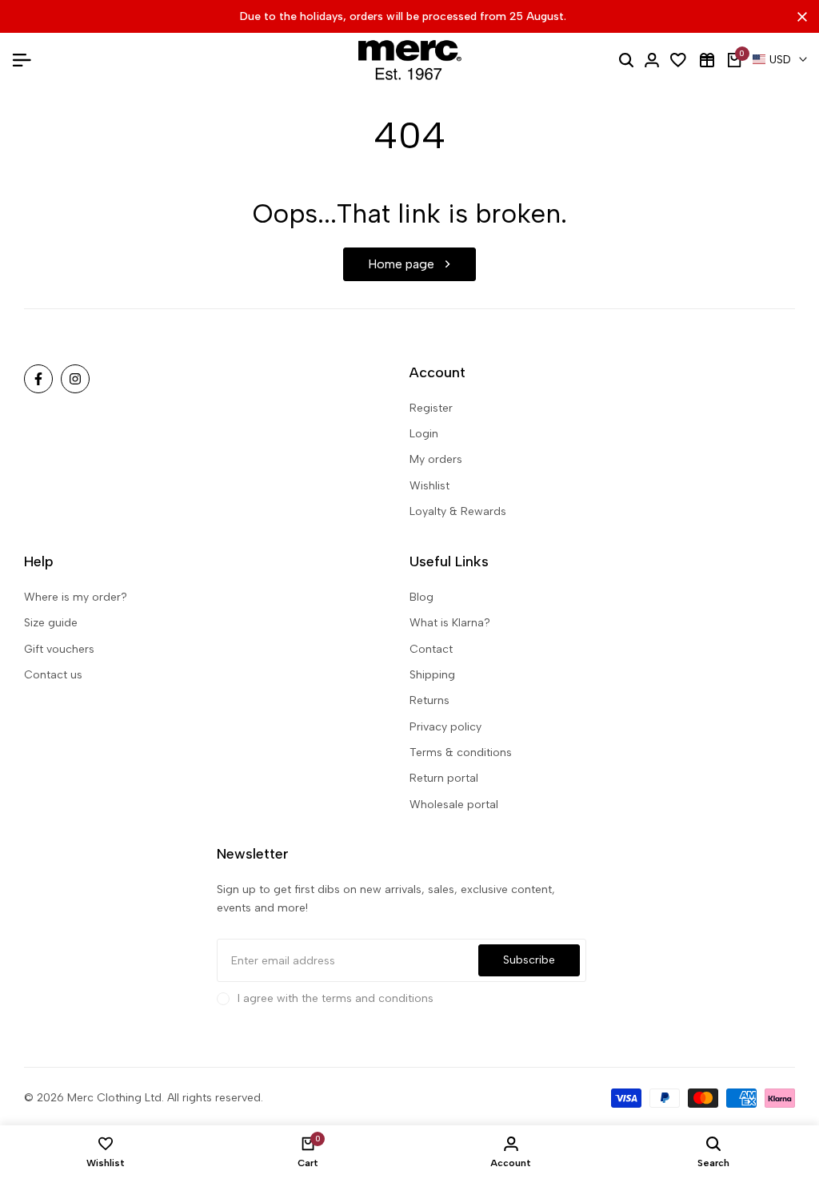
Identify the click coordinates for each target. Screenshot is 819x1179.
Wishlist (429, 486)
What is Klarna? (450, 623)
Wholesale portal (454, 804)
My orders (436, 459)
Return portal (444, 778)
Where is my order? (75, 597)
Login (424, 434)
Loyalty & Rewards (458, 511)
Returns (429, 700)
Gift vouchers (59, 649)
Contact (431, 649)
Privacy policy (445, 727)
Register (431, 408)
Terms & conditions (461, 752)
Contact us (53, 675)
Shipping (432, 675)
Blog (421, 597)
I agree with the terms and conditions (335, 998)
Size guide (51, 623)
